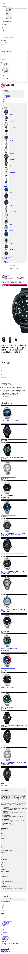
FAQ (4, 27)
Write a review (3, 355)
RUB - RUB (8, 16)
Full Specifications (5, 396)
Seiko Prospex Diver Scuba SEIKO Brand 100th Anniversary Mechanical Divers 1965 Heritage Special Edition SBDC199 (13, 534)
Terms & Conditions (7, 923)
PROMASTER (12, 159)
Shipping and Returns (7, 21)
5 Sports (11, 192)
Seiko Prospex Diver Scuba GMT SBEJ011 (9, 629)
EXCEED (11, 140)
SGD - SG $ (8, 17)
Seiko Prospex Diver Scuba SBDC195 (8, 515)
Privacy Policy (6, 922)
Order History (6, 937)
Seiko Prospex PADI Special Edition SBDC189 (10, 420)
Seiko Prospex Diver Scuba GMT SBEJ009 (9, 648)
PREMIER (11, 224)
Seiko (5, 186)
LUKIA (11, 218)
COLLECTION (12, 127)
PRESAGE (11, 230)
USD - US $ (8, 18)
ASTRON (11, 198)
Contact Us (5, 924)
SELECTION (12, 249)
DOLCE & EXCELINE (13, 211)
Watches (6, 92)
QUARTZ (11, 243)
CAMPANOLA (12, 121)
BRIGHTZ (11, 205)
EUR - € (8, 10)
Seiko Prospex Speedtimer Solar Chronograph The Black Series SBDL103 (14, 782)
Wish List (5, 938)
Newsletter (5, 939)
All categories (7, 91)
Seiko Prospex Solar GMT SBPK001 (8, 707)
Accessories (7, 95)
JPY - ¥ (8, 14)
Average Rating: (6, 899)
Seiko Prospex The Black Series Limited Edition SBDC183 (12, 457)
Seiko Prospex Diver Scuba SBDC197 (8, 495)
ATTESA (11, 114)
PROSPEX (11, 237)
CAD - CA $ (8, 9)
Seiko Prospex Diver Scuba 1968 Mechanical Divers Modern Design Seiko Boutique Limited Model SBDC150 (13, 572)
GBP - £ (8, 11)
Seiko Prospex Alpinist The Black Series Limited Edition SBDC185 (14, 439)
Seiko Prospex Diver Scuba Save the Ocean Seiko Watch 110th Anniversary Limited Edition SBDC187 (13, 476)
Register (7, 78)
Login (7, 81)
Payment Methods (7, 918)
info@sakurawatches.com (8, 37)
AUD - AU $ (8, 7)
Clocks (6, 93)
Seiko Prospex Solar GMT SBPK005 (8, 668)
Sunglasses (7, 96)
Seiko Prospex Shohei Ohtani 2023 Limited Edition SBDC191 (13, 591)
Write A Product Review (5, 901)
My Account (5, 936)
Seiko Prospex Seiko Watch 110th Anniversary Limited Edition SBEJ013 (13, 610)
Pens (6, 97)
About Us (5, 920)
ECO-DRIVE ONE (13, 134)
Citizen (5, 108)
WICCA (11, 178)
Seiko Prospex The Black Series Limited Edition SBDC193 (12, 553)
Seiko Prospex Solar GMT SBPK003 (8, 687)
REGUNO (11, 165)
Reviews (5, 30)
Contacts (5, 24)
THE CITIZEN (12, 172)
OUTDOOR (12, 153)
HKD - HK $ (8, 13)
